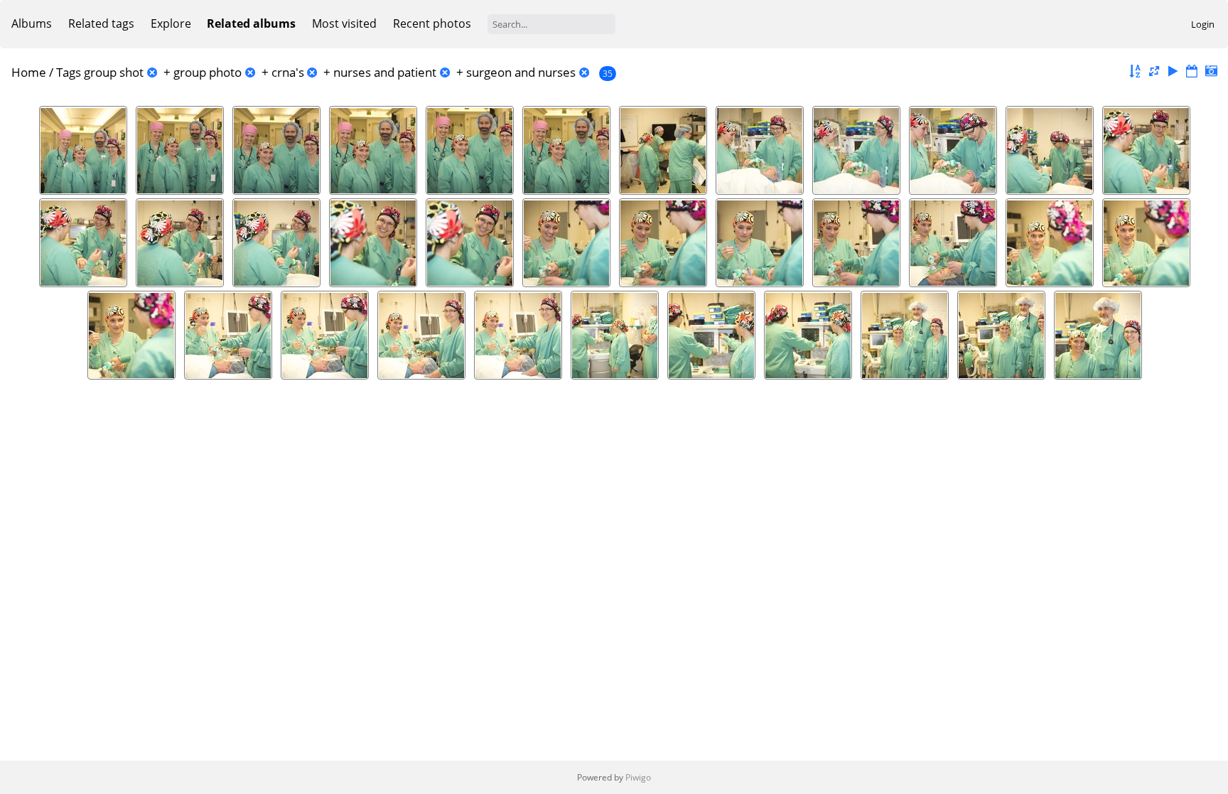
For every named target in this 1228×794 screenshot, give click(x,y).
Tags (68, 72)
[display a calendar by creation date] (1210, 71)
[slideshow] (1173, 71)
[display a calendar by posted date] (1191, 71)
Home (28, 72)
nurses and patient (384, 72)
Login (1202, 24)
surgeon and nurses (521, 72)
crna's (287, 72)
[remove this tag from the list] (152, 72)
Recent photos (432, 23)
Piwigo (638, 777)
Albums (31, 23)
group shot (114, 72)
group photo (207, 72)
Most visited (344, 23)
